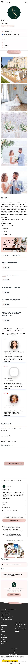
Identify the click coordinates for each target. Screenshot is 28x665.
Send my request (14, 520)
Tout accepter (5, 661)
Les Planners (4, 625)
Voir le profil (7, 361)
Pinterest (4, 637)
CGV (14, 652)
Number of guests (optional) (9, 510)
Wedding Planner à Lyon (5, 614)
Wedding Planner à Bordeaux (6, 615)
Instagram (4, 635)
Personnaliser (22, 661)
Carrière (17, 631)
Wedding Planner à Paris (5, 612)
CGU (14, 650)
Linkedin (4, 639)
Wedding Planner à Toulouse (6, 617)
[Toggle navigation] (25, 2)
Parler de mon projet (14, 52)
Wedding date (6, 502)
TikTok (3, 644)
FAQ (2, 627)
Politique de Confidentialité (14, 654)
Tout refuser (14, 661)
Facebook (4, 641)
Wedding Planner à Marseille (6, 619)
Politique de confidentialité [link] (14, 663)
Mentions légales (14, 648)
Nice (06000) (4, 23)
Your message (6, 489)
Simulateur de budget (20, 629)
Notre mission (18, 622)
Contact (3, 631)
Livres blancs (18, 626)
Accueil (2, 622)
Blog (2, 629)
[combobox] (14, 513)
